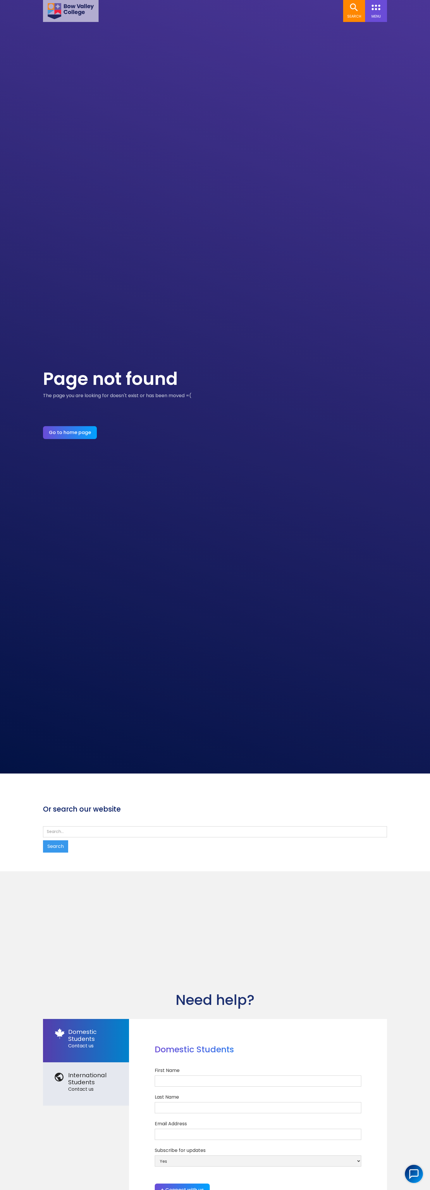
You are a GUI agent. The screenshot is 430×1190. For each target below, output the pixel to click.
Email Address (171, 1123)
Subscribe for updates (180, 1150)
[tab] (86, 1040)
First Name (167, 1070)
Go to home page (70, 432)
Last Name (167, 1097)
